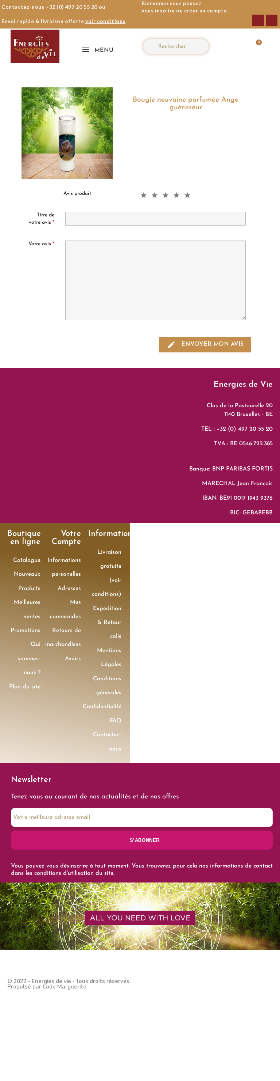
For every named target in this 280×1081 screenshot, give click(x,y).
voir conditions (105, 21)
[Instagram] (271, 20)
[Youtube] (265, 983)
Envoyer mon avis (205, 344)
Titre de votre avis (41, 218)
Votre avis (41, 244)
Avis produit (77, 193)
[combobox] (179, 46)
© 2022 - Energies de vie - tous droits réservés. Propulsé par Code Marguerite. (69, 984)
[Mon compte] (233, 46)
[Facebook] (258, 20)
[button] (255, 46)
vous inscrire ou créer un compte (184, 10)
